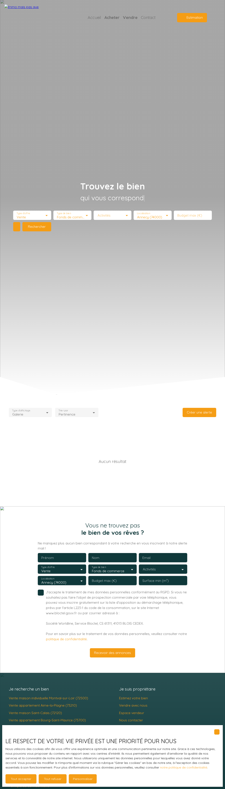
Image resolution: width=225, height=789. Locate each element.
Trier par (63, 410)
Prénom (47, 558)
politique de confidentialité (66, 639)
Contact (148, 17)
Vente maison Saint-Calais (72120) (35, 713)
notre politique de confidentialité (183, 767)
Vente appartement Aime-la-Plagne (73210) (43, 705)
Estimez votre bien (133, 698)
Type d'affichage (21, 410)
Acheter (112, 17)
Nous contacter (131, 720)
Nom (95, 558)
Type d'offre (23, 213)
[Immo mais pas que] (35, 17)
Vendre (130, 17)
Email (146, 558)
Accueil (94, 17)
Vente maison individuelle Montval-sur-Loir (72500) (48, 698)
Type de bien (64, 213)
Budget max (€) (189, 215)
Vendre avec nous (133, 705)
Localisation (143, 213)
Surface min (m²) (155, 581)
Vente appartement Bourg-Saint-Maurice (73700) (47, 720)
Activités (104, 215)
